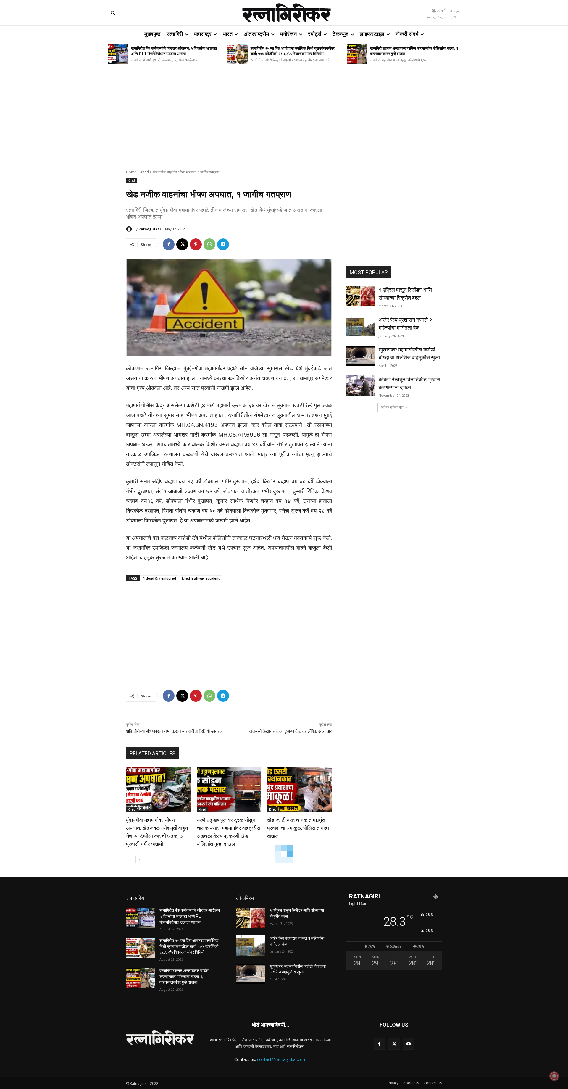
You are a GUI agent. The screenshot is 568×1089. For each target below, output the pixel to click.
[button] (113, 13)
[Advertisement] (284, 113)
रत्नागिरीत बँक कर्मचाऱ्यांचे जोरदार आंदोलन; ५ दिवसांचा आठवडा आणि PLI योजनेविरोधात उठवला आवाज (174, 50)
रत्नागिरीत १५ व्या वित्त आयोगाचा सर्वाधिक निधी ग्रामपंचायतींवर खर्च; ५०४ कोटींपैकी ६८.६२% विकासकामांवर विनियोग (293, 50)
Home (131, 172)
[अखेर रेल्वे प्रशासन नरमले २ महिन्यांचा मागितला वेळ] (360, 326)
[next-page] (139, 859)
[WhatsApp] (209, 244)
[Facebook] (169, 244)
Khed (144, 172)
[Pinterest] (196, 244)
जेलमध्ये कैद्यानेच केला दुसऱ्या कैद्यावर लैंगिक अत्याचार (290, 731)
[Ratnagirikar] (130, 229)
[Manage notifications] (554, 1076)
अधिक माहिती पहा (392, 407)
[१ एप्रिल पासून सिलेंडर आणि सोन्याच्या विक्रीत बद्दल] (360, 296)
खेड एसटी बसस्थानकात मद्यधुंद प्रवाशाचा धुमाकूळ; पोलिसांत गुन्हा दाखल (298, 828)
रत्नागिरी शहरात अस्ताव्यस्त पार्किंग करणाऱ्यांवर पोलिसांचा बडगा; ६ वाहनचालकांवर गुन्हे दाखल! (414, 50)
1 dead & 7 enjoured (159, 578)
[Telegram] (223, 244)
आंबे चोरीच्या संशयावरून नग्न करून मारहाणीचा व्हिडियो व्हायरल (174, 731)
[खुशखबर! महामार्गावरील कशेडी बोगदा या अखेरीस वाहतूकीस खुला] (360, 356)
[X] (182, 244)
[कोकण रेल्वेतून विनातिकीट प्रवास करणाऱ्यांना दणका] (360, 385)
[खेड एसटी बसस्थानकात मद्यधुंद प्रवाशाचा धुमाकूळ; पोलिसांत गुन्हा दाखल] (299, 789)
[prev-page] (129, 859)
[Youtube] (408, 1044)
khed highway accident (201, 578)
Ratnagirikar (149, 229)
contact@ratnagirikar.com (281, 1059)
